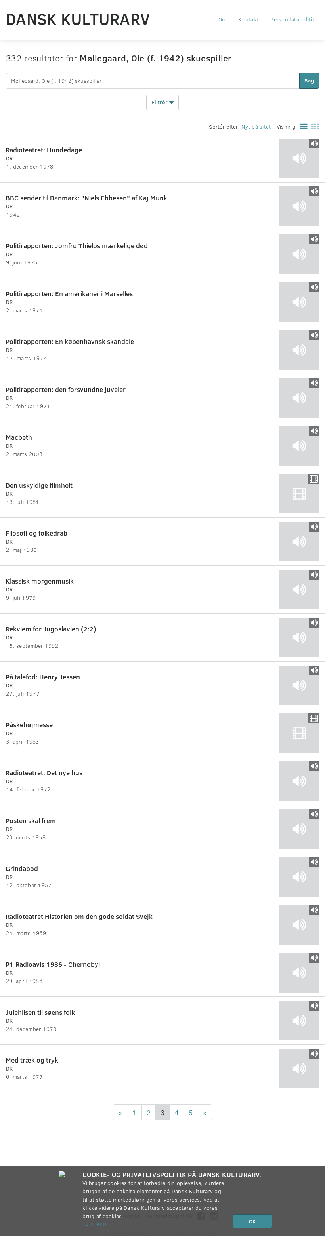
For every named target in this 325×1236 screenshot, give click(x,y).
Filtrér (160, 101)
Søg (309, 80)
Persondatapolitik (292, 19)
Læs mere (95, 1224)
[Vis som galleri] (313, 126)
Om (222, 19)
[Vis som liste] (302, 126)
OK (252, 1221)
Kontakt (248, 19)
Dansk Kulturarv (78, 19)
